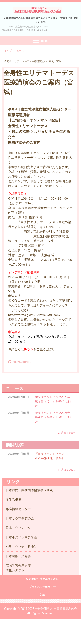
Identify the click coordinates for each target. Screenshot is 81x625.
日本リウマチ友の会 (20, 518)
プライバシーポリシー (42, 586)
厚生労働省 (13, 499)
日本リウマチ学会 (18, 528)
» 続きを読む (66, 433)
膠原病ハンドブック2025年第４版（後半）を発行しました (54, 401)
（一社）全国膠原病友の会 (40, 10)
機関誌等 (15, 445)
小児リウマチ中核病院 (21, 546)
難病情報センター (18, 509)
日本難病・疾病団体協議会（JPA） (30, 490)
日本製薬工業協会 (18, 556)
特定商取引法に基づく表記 (42, 579)
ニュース (15, 388)
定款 (42, 594)
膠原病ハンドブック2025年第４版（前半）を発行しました (54, 417)
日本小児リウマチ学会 (21, 537)
